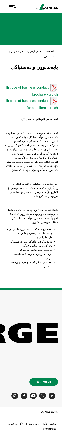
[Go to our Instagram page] (15, 396)
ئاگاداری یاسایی (15, 423)
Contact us (43, 382)
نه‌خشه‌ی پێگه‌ (50, 423)
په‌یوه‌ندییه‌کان (33, 423)
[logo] (48, 7)
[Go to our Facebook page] (25, 396)
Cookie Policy (49, 428)
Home (46, 51)
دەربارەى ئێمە (32, 51)
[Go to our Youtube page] (34, 396)
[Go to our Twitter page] (43, 396)
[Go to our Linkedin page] (53, 396)
